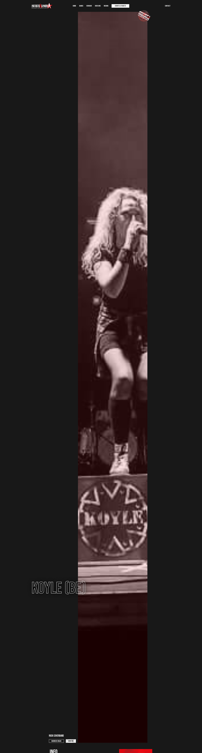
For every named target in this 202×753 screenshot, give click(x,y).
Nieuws (106, 6)
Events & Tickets (120, 6)
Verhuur (89, 6)
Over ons (98, 6)
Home (74, 6)
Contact (167, 6)
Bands (81, 6)
